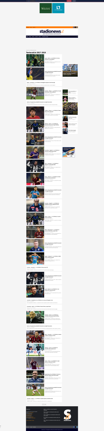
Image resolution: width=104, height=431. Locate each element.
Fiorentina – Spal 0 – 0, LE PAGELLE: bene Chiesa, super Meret (39, 306)
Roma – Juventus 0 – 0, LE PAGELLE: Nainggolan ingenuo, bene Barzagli (41, 82)
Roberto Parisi (46, 60)
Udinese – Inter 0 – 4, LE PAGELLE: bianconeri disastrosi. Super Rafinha (52, 124)
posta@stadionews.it (29, 414)
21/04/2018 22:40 (51, 232)
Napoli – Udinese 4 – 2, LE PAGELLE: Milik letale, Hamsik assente (53, 257)
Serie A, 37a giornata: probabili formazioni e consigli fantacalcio (39, 102)
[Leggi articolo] (35, 60)
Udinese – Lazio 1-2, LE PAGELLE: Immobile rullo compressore (51, 348)
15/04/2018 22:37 (50, 291)
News (30, 36)
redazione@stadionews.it (29, 416)
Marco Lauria (33, 417)
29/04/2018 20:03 (51, 152)
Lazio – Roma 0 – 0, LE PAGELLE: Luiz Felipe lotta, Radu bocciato (52, 289)
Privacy (33, 420)
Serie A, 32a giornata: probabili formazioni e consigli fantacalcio (39, 326)
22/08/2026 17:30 (73, 119)
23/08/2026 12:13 (68, 75)
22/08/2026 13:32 (73, 125)
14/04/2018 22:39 (51, 317)
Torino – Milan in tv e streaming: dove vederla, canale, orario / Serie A (52, 421)
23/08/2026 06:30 (74, 93)
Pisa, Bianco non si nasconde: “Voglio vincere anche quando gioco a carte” (72, 118)
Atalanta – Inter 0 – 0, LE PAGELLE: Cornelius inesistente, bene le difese (52, 315)
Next (45, 404)
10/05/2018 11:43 (32, 103)
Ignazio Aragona (31, 412)
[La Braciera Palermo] (46, 8)
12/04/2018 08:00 (32, 327)
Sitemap (30, 420)
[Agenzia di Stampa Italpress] (69, 152)
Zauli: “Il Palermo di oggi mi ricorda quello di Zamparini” (72, 130)
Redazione (27, 27)
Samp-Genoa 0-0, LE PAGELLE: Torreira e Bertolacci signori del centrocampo (52, 375)
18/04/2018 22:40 (50, 258)
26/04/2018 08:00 (50, 192)
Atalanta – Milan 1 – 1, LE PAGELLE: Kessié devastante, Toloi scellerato (53, 91)
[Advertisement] (52, 20)
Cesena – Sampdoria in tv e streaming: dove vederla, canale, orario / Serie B (52, 415)
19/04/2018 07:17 (50, 245)
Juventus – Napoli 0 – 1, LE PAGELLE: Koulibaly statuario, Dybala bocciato (52, 204)
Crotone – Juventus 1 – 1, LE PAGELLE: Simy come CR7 (37, 267)
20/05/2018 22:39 (50, 60)
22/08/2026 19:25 (68, 113)
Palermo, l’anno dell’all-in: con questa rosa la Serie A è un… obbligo (72, 92)
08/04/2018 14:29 (51, 363)
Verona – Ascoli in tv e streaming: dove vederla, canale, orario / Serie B (51, 412)
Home (27, 36)
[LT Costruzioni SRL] (58, 8)
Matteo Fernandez (47, 152)
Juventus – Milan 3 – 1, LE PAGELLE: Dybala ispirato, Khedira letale (40, 398)
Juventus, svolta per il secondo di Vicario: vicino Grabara (72, 124)
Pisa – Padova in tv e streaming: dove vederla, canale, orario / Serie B (52, 418)
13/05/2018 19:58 (50, 93)
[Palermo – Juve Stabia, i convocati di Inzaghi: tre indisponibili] (70, 70)
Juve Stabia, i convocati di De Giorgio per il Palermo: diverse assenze (69, 111)
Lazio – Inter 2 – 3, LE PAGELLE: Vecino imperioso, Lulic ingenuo (52, 59)
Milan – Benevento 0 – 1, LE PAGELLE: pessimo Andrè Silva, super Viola (52, 230)
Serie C (40, 36)
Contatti (31, 27)
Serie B (36, 36)
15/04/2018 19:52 (32, 301)
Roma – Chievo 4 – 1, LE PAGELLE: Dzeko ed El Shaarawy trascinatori (52, 177)
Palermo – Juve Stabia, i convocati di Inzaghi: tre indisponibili (69, 74)
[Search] (77, 36)
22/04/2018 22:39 (50, 205)
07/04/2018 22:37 (50, 376)
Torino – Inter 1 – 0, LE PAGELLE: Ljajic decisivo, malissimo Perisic (52, 361)
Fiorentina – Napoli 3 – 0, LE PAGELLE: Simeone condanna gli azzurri (52, 151)
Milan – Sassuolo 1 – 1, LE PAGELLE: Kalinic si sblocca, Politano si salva (53, 335)
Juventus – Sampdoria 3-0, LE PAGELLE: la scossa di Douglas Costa (40, 300)
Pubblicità (34, 27)
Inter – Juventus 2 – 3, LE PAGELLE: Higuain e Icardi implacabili (51, 164)
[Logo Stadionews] (67, 415)
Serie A (33, 36)
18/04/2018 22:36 (33, 268)
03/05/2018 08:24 (50, 139)
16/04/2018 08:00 (50, 278)
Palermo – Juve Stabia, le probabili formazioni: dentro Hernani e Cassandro (72, 98)
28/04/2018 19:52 (51, 179)
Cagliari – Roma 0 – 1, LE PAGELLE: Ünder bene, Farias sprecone (53, 111)
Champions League (45, 36)
